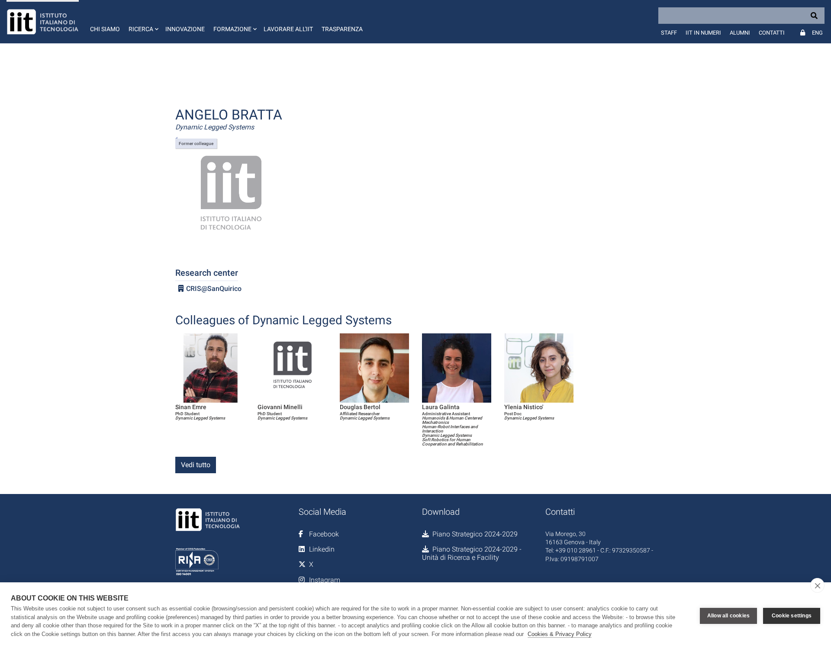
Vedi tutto (195, 465)
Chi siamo (105, 29)
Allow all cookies (728, 616)
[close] (817, 585)
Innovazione (185, 29)
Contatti (772, 32)
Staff (669, 32)
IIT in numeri (703, 32)
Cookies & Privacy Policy (560, 634)
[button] (142, 21)
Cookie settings (792, 616)
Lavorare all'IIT (288, 29)
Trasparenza (342, 29)
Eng (817, 32)
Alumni (740, 32)
